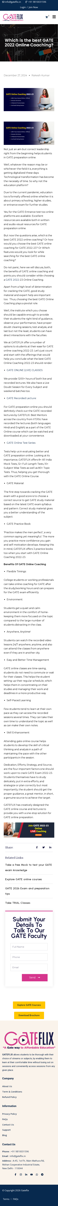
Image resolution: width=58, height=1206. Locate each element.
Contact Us (8, 1124)
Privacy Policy (9, 1113)
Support (6, 1129)
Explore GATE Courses (29, 1005)
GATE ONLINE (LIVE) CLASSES (25, 370)
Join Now (33, 7)
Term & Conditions (12, 1091)
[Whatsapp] (37, 1174)
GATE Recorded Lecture (21, 398)
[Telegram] (42, 1174)
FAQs (5, 1119)
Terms (6, 1198)
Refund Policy (9, 1096)
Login (23, 7)
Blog (4, 1135)
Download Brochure (29, 1015)
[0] (46, 17)
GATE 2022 (12, 279)
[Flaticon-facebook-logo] (15, 1174)
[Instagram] (21, 1174)
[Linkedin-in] (26, 1174)
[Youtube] (31, 1174)
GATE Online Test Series (21, 442)
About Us (7, 1086)
